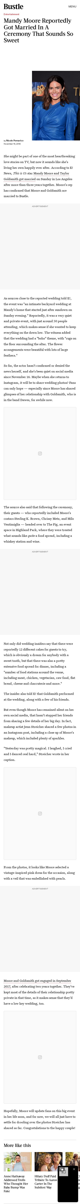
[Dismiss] (74, 1169)
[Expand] (62, 1169)
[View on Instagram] (40, 453)
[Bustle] (13, 6)
